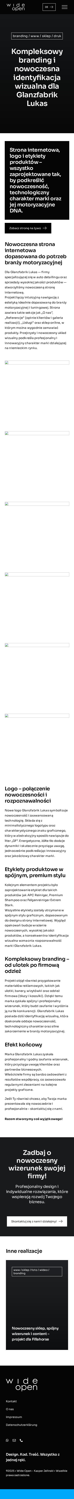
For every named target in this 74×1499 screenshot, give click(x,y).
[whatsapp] (7, 1440)
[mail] (14, 1440)
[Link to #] (64, 7)
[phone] (21, 1440)
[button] (9, 1305)
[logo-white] (16, 4)
